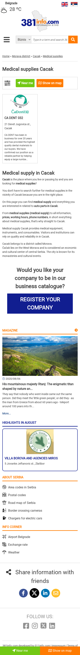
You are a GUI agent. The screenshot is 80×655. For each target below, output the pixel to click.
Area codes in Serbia (22, 487)
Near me (22, 650)
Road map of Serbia (22, 503)
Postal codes (17, 495)
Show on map (62, 650)
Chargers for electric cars (25, 518)
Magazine (10, 330)
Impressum (59, 645)
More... (6, 413)
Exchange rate (18, 545)
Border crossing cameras (25, 510)
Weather (13, 552)
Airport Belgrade (19, 537)
